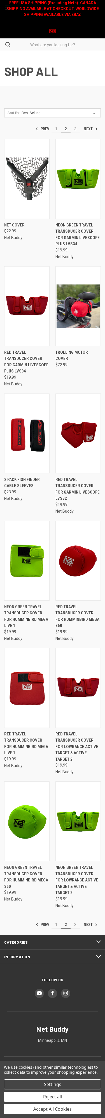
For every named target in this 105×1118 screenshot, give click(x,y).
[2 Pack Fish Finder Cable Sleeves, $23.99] (26, 433)
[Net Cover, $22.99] (26, 179)
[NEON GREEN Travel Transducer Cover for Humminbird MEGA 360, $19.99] (26, 821)
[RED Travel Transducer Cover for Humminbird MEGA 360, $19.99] (78, 560)
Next (89, 129)
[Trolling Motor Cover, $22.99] (78, 306)
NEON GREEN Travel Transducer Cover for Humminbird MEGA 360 (26, 877)
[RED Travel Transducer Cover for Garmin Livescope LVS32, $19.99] (78, 433)
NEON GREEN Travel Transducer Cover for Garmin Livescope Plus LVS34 (77, 235)
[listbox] (60, 113)
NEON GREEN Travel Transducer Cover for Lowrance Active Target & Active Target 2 (76, 880)
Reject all (52, 1097)
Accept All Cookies (52, 1109)
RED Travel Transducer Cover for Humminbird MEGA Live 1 (26, 744)
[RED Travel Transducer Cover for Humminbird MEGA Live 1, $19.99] (26, 688)
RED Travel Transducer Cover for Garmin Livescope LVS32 (77, 489)
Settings (52, 1084)
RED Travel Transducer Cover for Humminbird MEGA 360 (77, 616)
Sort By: (14, 113)
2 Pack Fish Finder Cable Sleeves (22, 483)
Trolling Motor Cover (71, 355)
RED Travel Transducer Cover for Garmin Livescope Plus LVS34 (26, 362)
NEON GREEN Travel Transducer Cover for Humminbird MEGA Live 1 (26, 616)
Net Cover (14, 225)
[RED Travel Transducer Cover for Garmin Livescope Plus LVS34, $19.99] (26, 306)
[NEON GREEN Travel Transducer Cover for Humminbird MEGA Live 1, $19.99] (26, 560)
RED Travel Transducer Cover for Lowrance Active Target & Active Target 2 (76, 747)
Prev (44, 129)
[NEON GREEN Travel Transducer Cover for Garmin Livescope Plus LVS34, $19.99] (78, 179)
